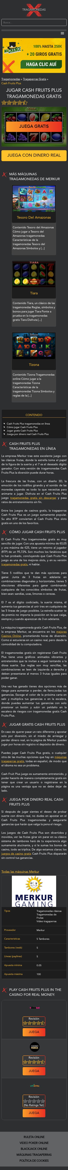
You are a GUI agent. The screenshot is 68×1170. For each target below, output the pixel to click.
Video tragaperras (46, 921)
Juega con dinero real (34, 156)
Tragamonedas (34, 10)
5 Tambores (43, 939)
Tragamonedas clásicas (49, 911)
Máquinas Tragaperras (34, 1155)
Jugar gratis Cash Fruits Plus (22, 431)
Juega (34, 1032)
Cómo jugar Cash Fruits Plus (22, 427)
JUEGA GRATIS (34, 127)
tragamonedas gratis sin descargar (33, 498)
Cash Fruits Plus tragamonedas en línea (28, 424)
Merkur (41, 930)
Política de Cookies (34, 1161)
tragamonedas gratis (14, 564)
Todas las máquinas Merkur (20, 871)
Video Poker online (34, 1143)
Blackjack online (34, 1149)
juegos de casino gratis (16, 854)
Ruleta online (34, 1137)
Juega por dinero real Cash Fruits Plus (28, 434)
